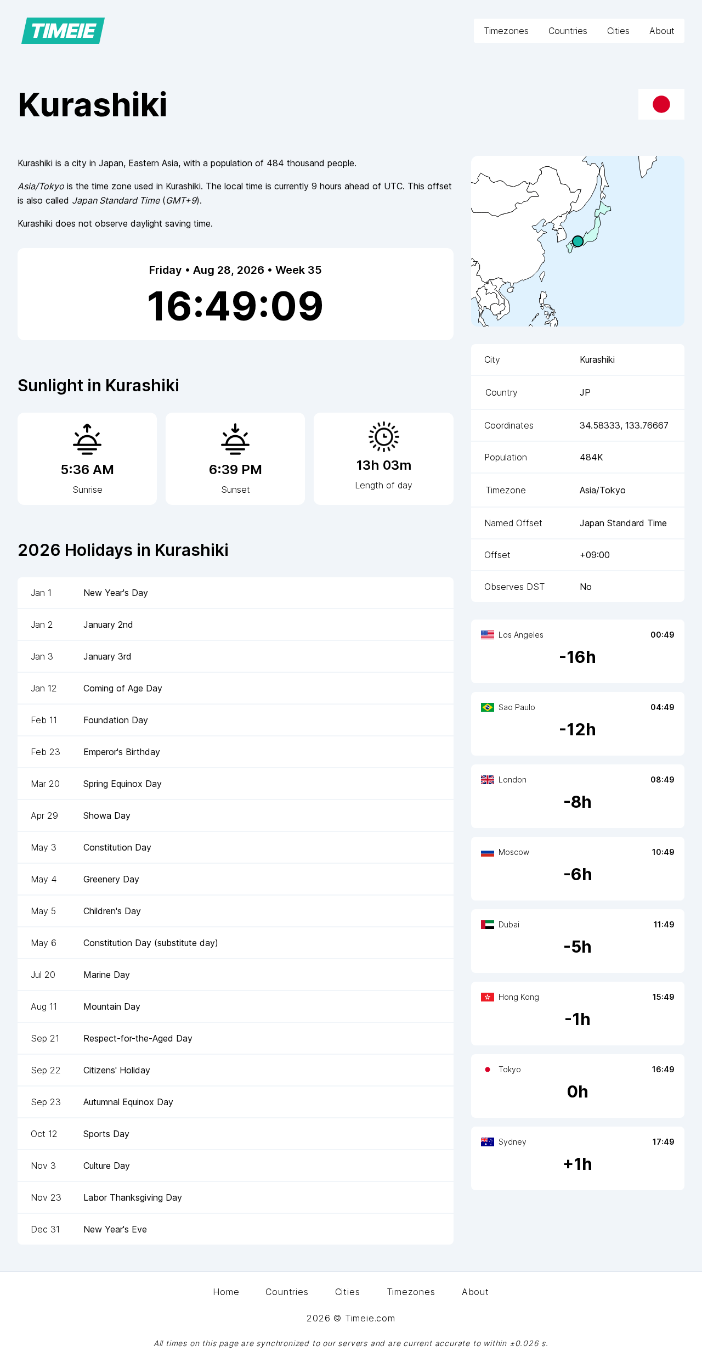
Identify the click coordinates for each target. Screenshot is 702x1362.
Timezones (506, 30)
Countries (567, 30)
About (662, 30)
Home (226, 1291)
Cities (618, 30)
